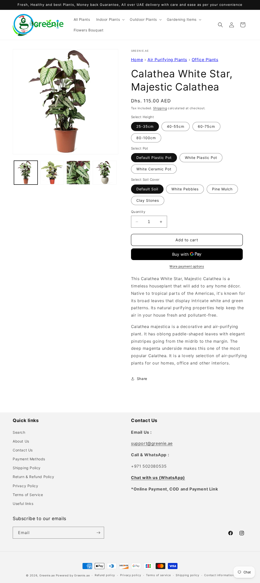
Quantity (138, 212)
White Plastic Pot (201, 157)
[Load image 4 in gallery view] (104, 172)
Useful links (23, 503)
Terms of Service (28, 495)
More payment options (187, 266)
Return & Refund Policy (33, 477)
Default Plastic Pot (154, 157)
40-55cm (175, 126)
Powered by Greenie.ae (73, 575)
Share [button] (142, 378)
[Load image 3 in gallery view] (78, 172)
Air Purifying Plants (167, 59)
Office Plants (205, 59)
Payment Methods (29, 459)
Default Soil (147, 189)
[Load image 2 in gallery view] (52, 172)
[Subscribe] (98, 533)
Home (137, 59)
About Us (21, 441)
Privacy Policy (25, 486)
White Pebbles (185, 189)
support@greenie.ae (152, 443)
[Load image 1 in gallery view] (26, 172)
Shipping (160, 108)
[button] (110, 19)
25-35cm (145, 126)
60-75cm (206, 126)
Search (19, 432)
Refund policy (105, 575)
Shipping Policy (27, 468)
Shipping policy (187, 575)
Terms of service (158, 575)
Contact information (219, 575)
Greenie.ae (47, 575)
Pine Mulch (222, 189)
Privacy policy (130, 575)
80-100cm (146, 138)
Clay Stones (147, 200)
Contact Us (23, 450)
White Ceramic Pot (153, 169)
